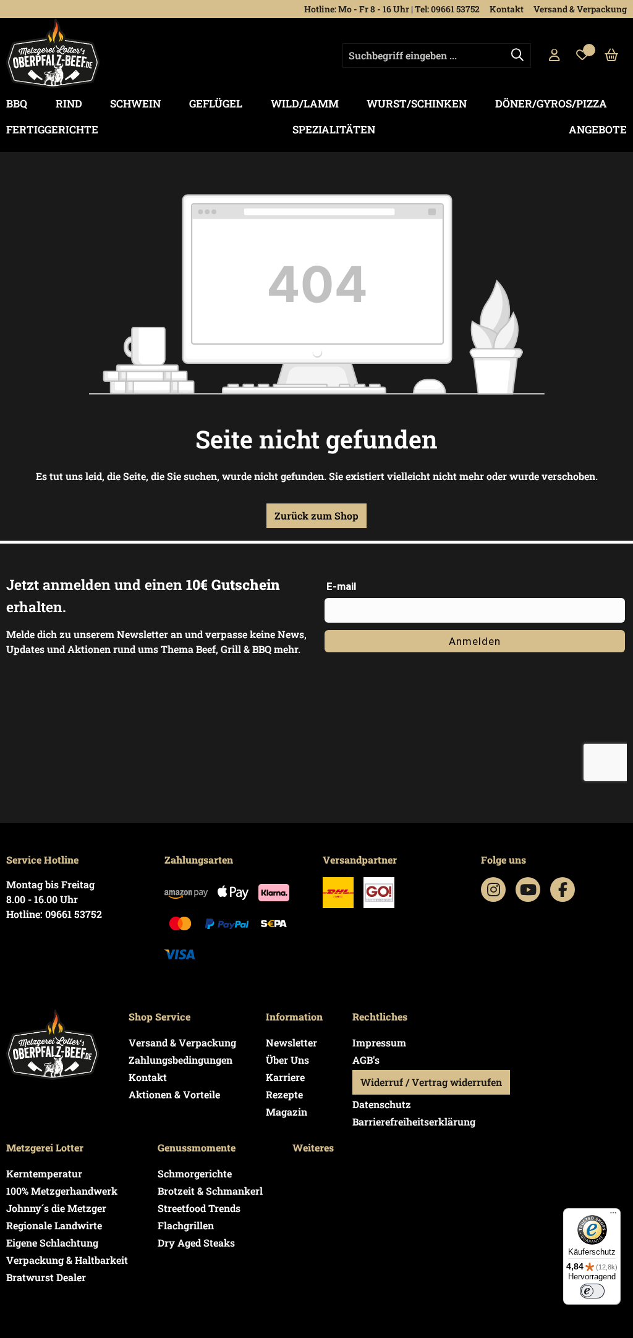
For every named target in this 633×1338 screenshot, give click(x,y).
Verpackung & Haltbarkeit (67, 1259)
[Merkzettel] (582, 55)
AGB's (366, 1059)
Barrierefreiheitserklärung (413, 1121)
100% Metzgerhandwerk (61, 1190)
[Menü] (613, 1215)
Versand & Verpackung (580, 9)
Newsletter (291, 1042)
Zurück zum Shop (316, 515)
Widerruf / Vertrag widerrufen (431, 1081)
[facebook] (562, 889)
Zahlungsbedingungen (180, 1059)
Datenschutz (381, 1104)
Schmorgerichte (195, 1173)
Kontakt (507, 9)
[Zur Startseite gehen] (53, 53)
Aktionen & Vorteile (174, 1094)
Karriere (285, 1077)
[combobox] (436, 55)
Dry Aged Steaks (196, 1242)
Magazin (286, 1111)
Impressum (379, 1042)
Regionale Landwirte (54, 1225)
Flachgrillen (186, 1225)
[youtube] (528, 889)
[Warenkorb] (612, 55)
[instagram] (493, 889)
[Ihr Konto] (554, 55)
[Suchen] (517, 55)
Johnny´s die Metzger (56, 1207)
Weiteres (313, 1147)
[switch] (592, 1291)
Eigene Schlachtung (52, 1242)
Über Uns (287, 1059)
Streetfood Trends (199, 1207)
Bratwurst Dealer (46, 1277)
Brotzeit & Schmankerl (210, 1190)
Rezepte (284, 1094)
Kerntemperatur (44, 1173)
